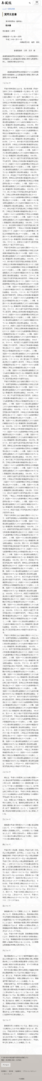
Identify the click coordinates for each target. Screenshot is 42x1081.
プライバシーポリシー (29, 1071)
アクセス (6, 1065)
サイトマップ (8, 1074)
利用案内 (4, 1071)
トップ (4, 9)
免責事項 (18, 1071)
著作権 (11, 1071)
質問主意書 (11, 9)
